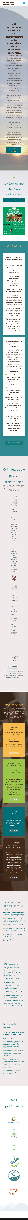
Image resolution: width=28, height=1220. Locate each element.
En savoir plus (14, 753)
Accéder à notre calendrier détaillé (14, 200)
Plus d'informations (14, 443)
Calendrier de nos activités (14, 189)
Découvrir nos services (13, 150)
